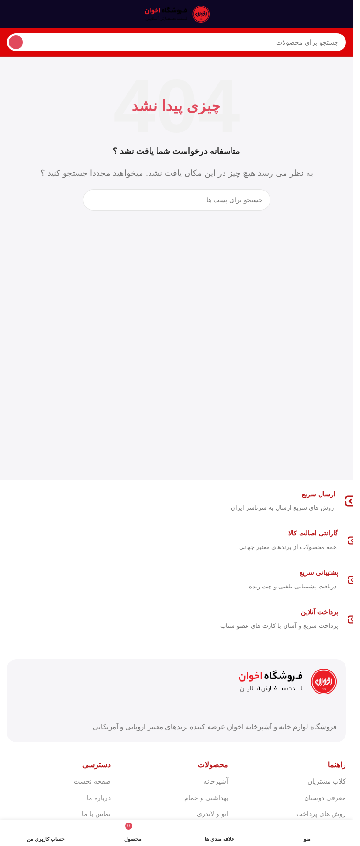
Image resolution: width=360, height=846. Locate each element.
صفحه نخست (92, 781)
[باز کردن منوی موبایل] (342, 14)
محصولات (213, 765)
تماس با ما (96, 813)
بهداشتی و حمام (206, 797)
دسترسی (96, 765)
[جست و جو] (16, 42)
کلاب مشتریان (327, 781)
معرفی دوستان (325, 797)
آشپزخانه (215, 781)
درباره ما (99, 797)
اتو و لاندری (212, 813)
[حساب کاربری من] (10, 14)
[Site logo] (177, 13)
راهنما (337, 765)
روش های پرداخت (321, 813)
